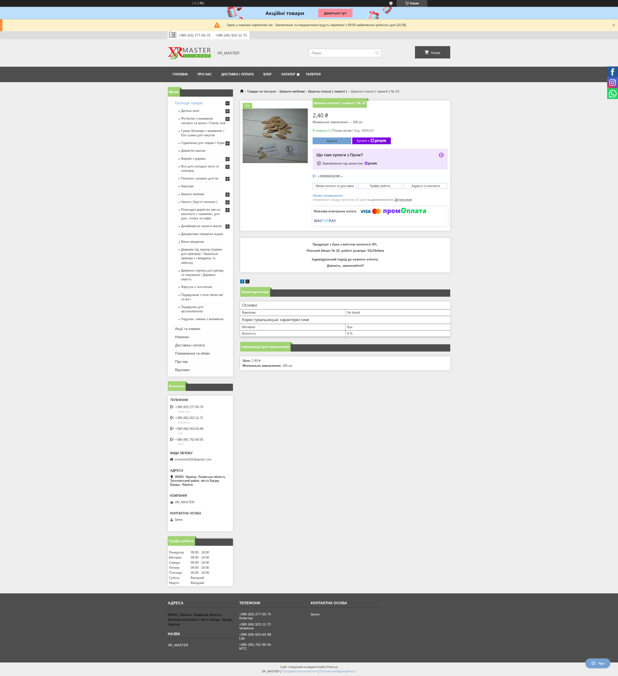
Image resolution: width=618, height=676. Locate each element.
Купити (332, 141)
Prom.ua (332, 667)
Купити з (363, 141)
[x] (247, 282)
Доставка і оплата (237, 74)
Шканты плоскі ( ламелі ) (327, 91)
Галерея (313, 74)
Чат (601, 663)
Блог (267, 74)
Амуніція (187, 186)
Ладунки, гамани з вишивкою (202, 319)
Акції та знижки (187, 329)
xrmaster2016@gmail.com (193, 459)
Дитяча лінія (190, 111)
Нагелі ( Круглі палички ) (199, 202)
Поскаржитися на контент (299, 671)
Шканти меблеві (292, 91)
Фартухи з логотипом (196, 287)
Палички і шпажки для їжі (199, 178)
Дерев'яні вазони (193, 150)
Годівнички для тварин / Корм (203, 143)
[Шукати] (377, 53)
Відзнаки (182, 370)
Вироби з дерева (193, 158)
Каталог (288, 74)
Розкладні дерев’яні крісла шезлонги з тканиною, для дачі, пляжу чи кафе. (200, 214)
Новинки (182, 337)
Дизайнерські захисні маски (201, 226)
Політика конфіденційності (337, 671)
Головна (180, 74)
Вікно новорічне (192, 242)
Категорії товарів (189, 103)
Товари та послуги (261, 91)
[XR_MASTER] (189, 53)
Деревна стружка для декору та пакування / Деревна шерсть (202, 275)
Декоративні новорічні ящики (202, 234)
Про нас (204, 74)
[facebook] (242, 282)
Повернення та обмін (192, 353)
